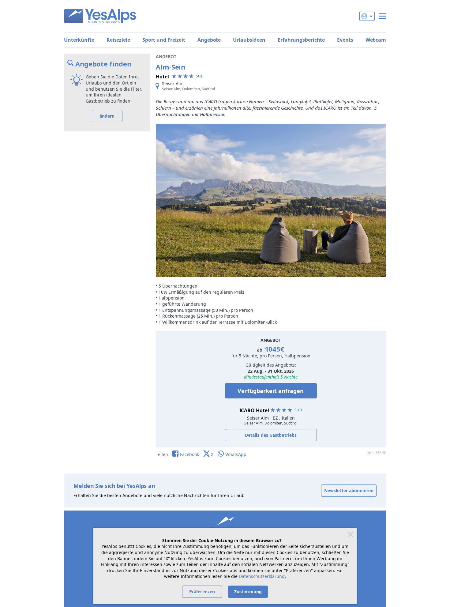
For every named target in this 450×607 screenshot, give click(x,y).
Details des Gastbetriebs (271, 435)
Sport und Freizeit (163, 39)
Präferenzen (202, 591)
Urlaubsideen (249, 39)
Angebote (209, 39)
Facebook (189, 454)
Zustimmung (248, 591)
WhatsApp (235, 454)
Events (345, 39)
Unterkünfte (79, 39)
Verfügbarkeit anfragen (271, 390)
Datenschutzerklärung (262, 576)
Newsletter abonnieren (348, 490)
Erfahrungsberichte (301, 39)
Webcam (376, 39)
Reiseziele (118, 39)
